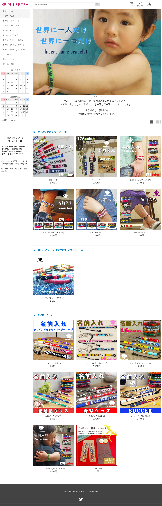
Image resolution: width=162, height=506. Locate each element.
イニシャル (7, 54)
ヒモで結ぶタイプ (96, 232)
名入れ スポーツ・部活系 (13, 40)
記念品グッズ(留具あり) (53, 416)
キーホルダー (97, 180)
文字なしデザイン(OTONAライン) (15, 50)
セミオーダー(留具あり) (53, 363)
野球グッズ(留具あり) (97, 416)
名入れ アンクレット (11, 21)
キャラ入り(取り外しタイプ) (96, 363)
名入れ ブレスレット (11, 26)
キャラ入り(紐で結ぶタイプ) (140, 363)
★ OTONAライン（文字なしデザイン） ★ (58, 250)
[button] (92, 96)
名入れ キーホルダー (11, 30)
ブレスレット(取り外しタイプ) (53, 469)
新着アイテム (8, 11)
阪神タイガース (8, 59)
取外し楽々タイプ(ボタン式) (140, 180)
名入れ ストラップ (10, 35)
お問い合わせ (93, 491)
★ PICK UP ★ (43, 315)
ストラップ (53, 180)
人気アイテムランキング (12, 16)
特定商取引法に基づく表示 (74, 491)
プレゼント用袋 (8, 64)
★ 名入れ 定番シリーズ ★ (50, 131)
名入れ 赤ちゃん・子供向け (13, 45)
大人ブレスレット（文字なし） (53, 298)
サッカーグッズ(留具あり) (140, 416)
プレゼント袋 (97, 469)
